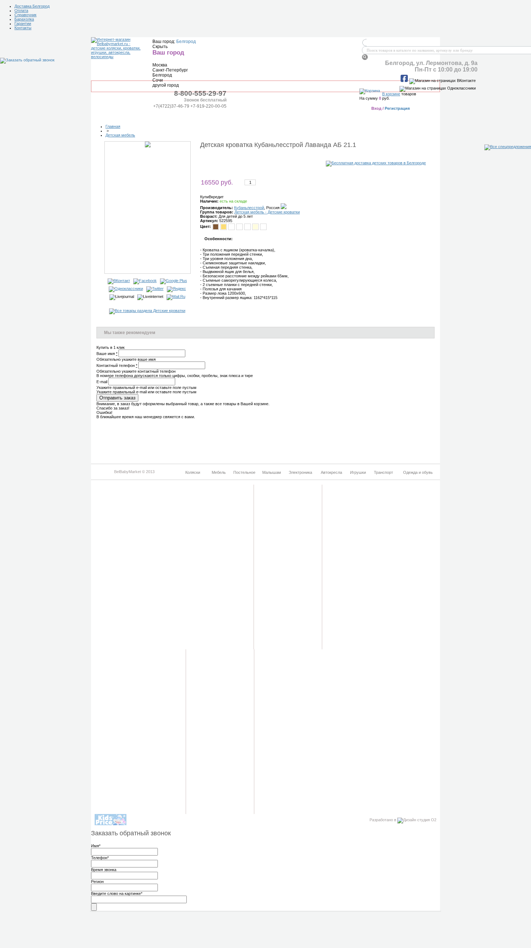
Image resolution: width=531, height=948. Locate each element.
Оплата (21, 10)
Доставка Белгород (31, 6)
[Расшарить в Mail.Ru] (175, 296)
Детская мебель (120, 135)
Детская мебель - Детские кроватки (267, 212)
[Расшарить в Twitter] (155, 288)
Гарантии (22, 23)
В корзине (391, 94)
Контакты (22, 28)
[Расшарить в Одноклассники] (126, 288)
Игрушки (335, 115)
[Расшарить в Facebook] (145, 280)
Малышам (216, 115)
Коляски (108, 115)
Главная (112, 126)
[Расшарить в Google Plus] (173, 280)
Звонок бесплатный (205, 100)
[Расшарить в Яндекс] (176, 288)
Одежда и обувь (415, 115)
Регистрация (397, 108)
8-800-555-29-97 (200, 93)
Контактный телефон (116, 365)
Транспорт (371, 115)
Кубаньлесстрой (249, 207)
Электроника (256, 115)
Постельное (178, 115)
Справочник (25, 15)
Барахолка (24, 19)
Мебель (142, 115)
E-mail (101, 382)
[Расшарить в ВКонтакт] (119, 280)
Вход (376, 108)
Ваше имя (106, 353)
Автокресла (297, 115)
